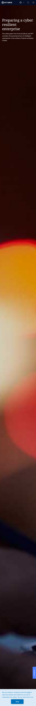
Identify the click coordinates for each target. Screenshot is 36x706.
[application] (18, 697)
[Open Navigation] (33, 2)
